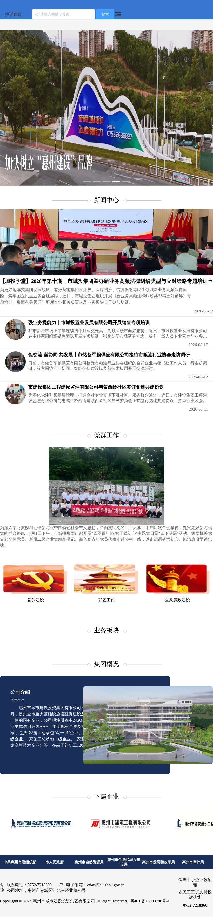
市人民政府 (54, 862)
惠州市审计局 (193, 862)
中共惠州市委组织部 (20, 862)
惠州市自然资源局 (89, 862)
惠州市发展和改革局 (158, 862)
